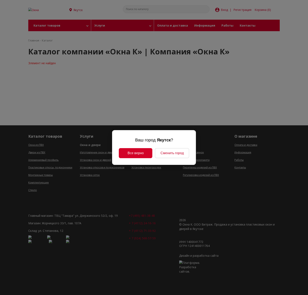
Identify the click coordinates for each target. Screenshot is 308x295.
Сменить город (172, 153)
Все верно (136, 153)
